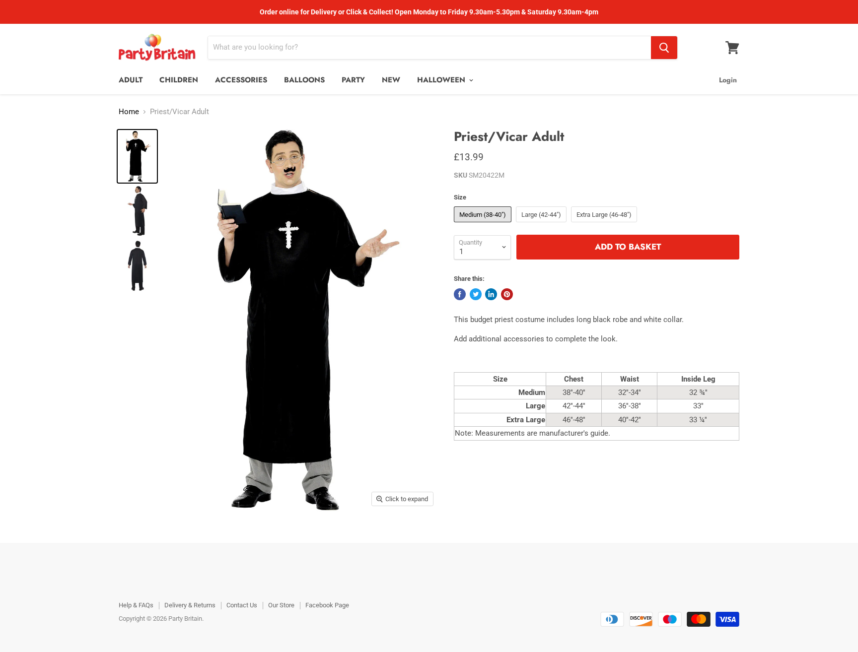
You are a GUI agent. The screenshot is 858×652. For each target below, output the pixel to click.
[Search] (664, 47)
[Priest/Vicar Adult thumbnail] (137, 156)
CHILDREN (178, 79)
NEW (391, 79)
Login (728, 80)
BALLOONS (304, 79)
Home (129, 112)
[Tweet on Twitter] (476, 294)
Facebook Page (327, 605)
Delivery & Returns (189, 605)
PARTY (353, 79)
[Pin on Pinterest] (507, 294)
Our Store (281, 605)
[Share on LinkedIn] (491, 294)
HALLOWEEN (442, 79)
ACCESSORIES (241, 79)
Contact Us (241, 605)
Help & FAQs (136, 605)
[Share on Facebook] (460, 294)
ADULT (131, 79)
